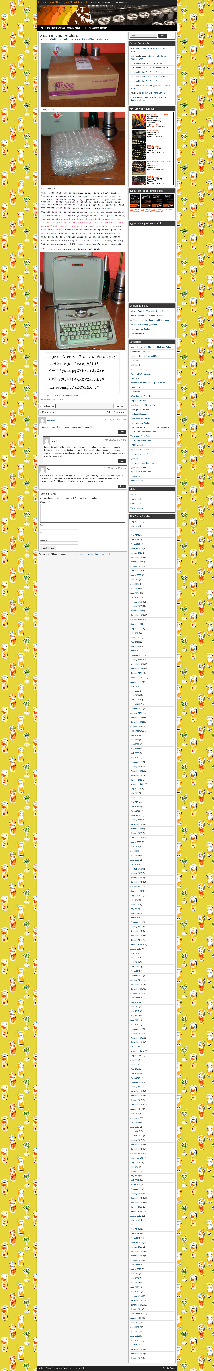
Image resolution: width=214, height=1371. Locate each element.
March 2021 (135, 811)
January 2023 (136, 713)
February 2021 (136, 815)
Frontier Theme (169, 1368)
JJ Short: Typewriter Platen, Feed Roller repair (149, 320)
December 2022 (137, 717)
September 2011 (137, 1314)
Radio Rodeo (135, 387)
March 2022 (135, 757)
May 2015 (134, 1122)
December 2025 (137, 557)
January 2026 (136, 553)
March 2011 (135, 1340)
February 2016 (136, 1082)
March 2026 (135, 544)
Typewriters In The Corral (141, 472)
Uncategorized (136, 481)
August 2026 (135, 522)
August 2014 (135, 1162)
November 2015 (137, 1096)
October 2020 (136, 833)
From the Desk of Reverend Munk (80, 39)
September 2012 (137, 1265)
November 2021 (137, 775)
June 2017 (134, 1011)
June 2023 (134, 691)
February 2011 (136, 1345)
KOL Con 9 (135, 365)
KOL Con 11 (135, 361)
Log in (133, 494)
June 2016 (134, 1065)
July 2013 (134, 1220)
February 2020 (136, 869)
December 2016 (137, 1038)
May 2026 (134, 535)
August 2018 (135, 949)
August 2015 (135, 1109)
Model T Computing (138, 369)
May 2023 (134, 695)
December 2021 (137, 771)
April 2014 (134, 1180)
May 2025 (134, 588)
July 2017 (134, 1007)
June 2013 (134, 1225)
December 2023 (137, 664)
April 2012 (134, 1287)
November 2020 (137, 829)
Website (43, 540)
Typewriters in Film (138, 467)
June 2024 (134, 637)
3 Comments (104, 39)
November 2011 (137, 1305)
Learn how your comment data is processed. (91, 554)
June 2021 (134, 798)
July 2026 (134, 526)
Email (43, 532)
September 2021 (137, 784)
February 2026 (136, 548)
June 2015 (134, 1118)
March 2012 (135, 1291)
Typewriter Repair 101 (139, 454)
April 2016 (134, 1073)
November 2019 (137, 882)
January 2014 (136, 1193)
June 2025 (134, 584)
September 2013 (137, 1211)
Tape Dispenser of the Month (142, 405)
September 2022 (137, 731)
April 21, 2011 (56, 39)
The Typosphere (137, 333)
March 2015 (135, 1131)
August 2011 (135, 1318)
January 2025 (136, 606)
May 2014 (134, 1176)
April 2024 (134, 646)
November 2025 (137, 562)
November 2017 (137, 989)
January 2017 (136, 1033)
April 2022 (134, 753)
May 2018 (134, 962)
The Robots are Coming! (140, 418)
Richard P (52, 420)
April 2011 (134, 1336)
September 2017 (137, 998)
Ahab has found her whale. (59, 35)
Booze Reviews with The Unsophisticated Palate (150, 347)
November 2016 (137, 1042)
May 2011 (134, 1331)
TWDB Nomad (136, 445)
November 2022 (137, 722)
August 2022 (135, 735)
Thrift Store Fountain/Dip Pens (143, 432)
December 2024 (137, 611)
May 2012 (134, 1282)
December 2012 (137, 1251)
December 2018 (137, 931)
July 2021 (134, 793)
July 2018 (134, 953)
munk (45, 39)
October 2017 (136, 993)
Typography (135, 476)
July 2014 (134, 1167)
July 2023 (134, 686)
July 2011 (134, 1323)
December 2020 (137, 824)
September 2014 (137, 1158)
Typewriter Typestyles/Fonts (142, 463)
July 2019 (134, 900)
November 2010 (137, 1354)
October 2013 (136, 1207)
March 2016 (135, 1078)
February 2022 (136, 762)
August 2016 (135, 1056)
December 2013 (137, 1198)
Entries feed (135, 499)
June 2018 (134, 958)
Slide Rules (135, 392)
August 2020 (135, 842)
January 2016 (136, 1087)
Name (43, 525)
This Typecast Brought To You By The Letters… (150, 427)
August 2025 (135, 575)
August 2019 (135, 895)
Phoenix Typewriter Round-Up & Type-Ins (147, 383)
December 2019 (137, 878)
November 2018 (137, 935)
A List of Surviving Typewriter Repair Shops (148, 311)
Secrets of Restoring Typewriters (144, 324)
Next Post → (120, 406)
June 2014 (134, 1171)
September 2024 (137, 624)
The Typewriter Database (140, 329)
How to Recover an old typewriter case (146, 315)
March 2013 (135, 1238)
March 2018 (135, 971)
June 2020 (134, 851)
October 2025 (136, 566)
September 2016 (137, 1051)
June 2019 (134, 904)
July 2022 (134, 740)
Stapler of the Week (138, 401)
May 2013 (134, 1229)
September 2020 (137, 838)
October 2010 (136, 1358)
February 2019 (136, 922)
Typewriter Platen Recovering (142, 450)
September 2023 (137, 677)
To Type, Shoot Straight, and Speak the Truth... (64, 2)
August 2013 (135, 1216)
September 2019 (137, 891)
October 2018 (136, 940)
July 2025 (134, 580)
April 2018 (134, 967)
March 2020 (135, 864)
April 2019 (134, 913)
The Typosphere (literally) (95, 28)
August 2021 (135, 789)
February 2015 (136, 1136)
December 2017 (137, 984)
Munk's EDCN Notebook (140, 374)
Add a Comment (116, 412)
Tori (49, 469)
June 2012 (134, 1278)
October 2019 (136, 887)
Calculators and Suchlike (140, 352)
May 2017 (134, 1016)
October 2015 (136, 1100)
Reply (122, 432)
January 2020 (136, 873)
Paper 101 (134, 378)
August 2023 (135, 682)
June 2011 (134, 1327)
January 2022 (136, 766)
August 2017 (135, 1002)
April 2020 (134, 860)
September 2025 (137, 571)
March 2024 (135, 651)
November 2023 (137, 668)
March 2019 (135, 918)
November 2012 (137, 1256)
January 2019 (136, 927)
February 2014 (136, 1189)
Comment (45, 502)
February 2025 (136, 602)
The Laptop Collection (139, 409)
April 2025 (134, 593)
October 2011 (136, 1309)
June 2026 (134, 531)
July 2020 (134, 846)
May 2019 (134, 909)
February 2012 (136, 1296)
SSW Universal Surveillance (142, 396)
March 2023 (135, 704)
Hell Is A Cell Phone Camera (150, 63)
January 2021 (136, 820)
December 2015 (137, 1091)
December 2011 (137, 1300)
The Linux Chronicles (139, 414)
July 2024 (134, 633)
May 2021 (134, 802)
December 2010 (137, 1349)
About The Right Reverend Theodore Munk (60, 28)
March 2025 (135, 597)
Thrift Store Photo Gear (140, 436)
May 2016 (134, 1069)
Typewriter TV (136, 458)
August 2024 (135, 629)
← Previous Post (47, 406)
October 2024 (136, 620)
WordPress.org (136, 508)
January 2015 (136, 1140)
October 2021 (136, 780)
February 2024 (136, 655)
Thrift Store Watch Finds (140, 441)
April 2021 (134, 806)
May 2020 (134, 855)
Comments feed (137, 503)
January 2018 (136, 980)
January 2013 (136, 1247)
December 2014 (137, 1145)
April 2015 (134, 1127)
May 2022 (134, 749)
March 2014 (135, 1185)
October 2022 (136, 726)
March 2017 (135, 1024)
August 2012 (135, 1269)
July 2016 (134, 1060)
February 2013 (136, 1242)
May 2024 (134, 642)
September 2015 (137, 1104)
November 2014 (137, 1149)
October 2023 (136, 673)
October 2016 (136, 1047)
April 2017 (134, 1020)
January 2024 (136, 660)
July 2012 (134, 1274)
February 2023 (136, 709)
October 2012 (136, 1260)
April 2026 (134, 540)
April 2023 (134, 700)
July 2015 (134, 1113)
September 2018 (137, 944)
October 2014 (136, 1153)
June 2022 (134, 744)
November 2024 (137, 615)
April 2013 (134, 1234)
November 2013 (137, 1202)
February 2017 (136, 1029)
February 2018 (136, 976)
